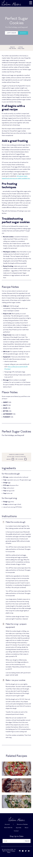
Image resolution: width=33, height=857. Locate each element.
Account (7, 824)
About (26, 827)
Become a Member (22, 824)
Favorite (22, 33)
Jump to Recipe (11, 33)
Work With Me (8, 827)
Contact (16, 831)
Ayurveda (18, 827)
